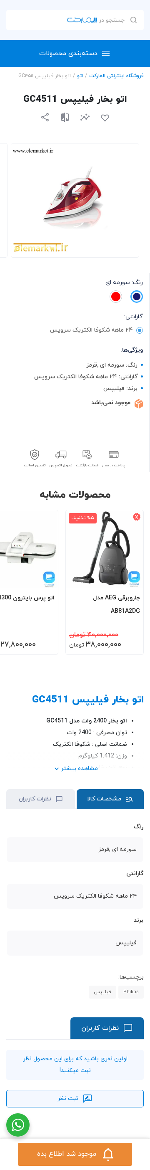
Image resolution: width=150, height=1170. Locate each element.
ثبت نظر (68, 1098)
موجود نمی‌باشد (110, 403)
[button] (85, 117)
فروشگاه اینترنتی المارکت (116, 76)
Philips (131, 992)
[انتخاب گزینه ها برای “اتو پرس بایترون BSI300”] (44, 578)
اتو (80, 76)
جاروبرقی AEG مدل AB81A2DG (116, 604)
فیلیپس (102, 992)
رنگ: (124, 283)
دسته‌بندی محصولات (68, 53)
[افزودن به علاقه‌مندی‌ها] (105, 118)
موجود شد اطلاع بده (66, 1154)
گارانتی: (133, 317)
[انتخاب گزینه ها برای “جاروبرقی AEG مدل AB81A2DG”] (129, 578)
